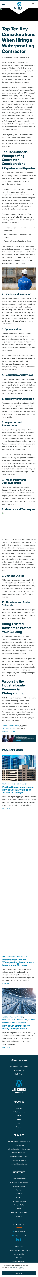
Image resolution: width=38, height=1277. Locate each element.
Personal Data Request (19, 1261)
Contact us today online (10, 726)
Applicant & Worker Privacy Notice (19, 1250)
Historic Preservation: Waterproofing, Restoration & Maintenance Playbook (18, 962)
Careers (19, 1115)
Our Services (19, 1070)
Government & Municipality (19, 1212)
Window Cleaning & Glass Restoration (19, 1141)
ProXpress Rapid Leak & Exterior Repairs (19, 1149)
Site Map (19, 1258)
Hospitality (19, 1193)
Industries (19, 1074)
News (19, 1119)
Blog (19, 1123)
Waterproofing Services (19, 1153)
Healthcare (19, 1197)
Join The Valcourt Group (19, 1112)
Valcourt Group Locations (19, 1066)
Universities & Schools (19, 1201)
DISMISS (19, 1273)
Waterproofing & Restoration (14, 784)
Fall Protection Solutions (19, 1160)
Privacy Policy (19, 1246)
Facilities (19, 1190)
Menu (3, 4)
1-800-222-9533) (8, 728)
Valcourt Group (19, 8)
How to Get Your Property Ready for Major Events (16, 1027)
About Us (19, 1108)
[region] (19, 1270)
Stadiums (19, 1216)
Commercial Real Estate (19, 1178)
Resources (19, 1127)
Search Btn (33, 4)
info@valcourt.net (8, 731)
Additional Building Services (19, 1164)
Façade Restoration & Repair (19, 1156)
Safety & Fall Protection (12, 1017)
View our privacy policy (17, 1267)
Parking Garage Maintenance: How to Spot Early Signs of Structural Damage (18, 790)
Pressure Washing (19, 1145)
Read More (6, 808)
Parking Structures (19, 1186)
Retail (19, 1208)
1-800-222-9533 (19, 1231)
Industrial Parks (19, 1205)
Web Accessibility (19, 1254)
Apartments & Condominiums (19, 1182)
